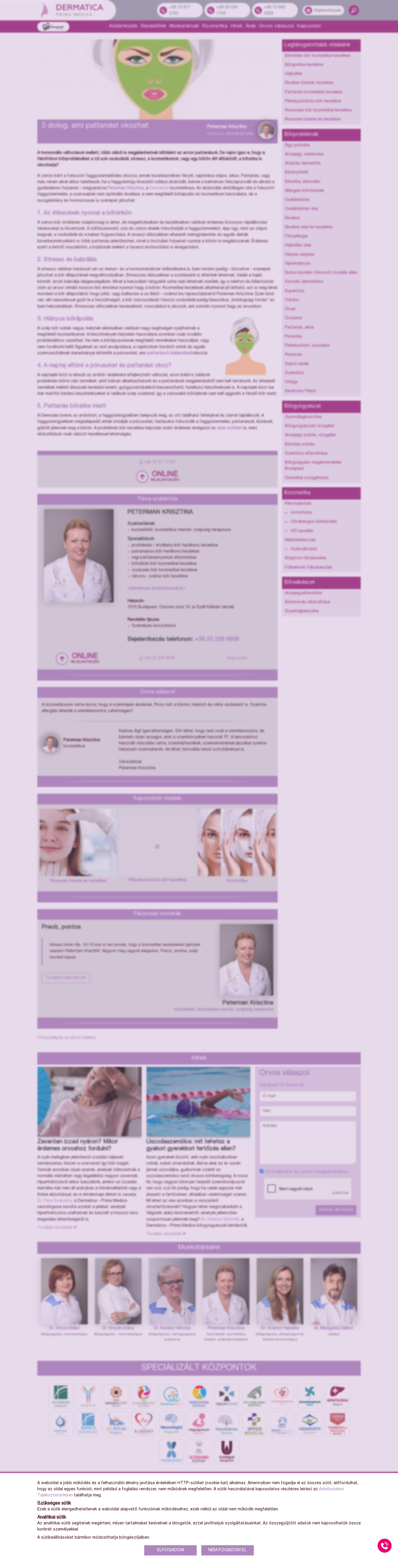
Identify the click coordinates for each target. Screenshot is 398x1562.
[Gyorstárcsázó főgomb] (384, 1545)
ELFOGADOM (170, 1550)
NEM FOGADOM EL (227, 1550)
